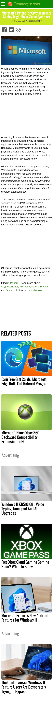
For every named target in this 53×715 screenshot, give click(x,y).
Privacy (44, 286)
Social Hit (11, 290)
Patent (35, 286)
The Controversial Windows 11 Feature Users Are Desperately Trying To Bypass (23, 687)
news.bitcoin (35, 290)
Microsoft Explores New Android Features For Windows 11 (24, 618)
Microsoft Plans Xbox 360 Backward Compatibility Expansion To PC (20, 437)
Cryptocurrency (9, 286)
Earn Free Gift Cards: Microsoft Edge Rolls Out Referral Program (24, 381)
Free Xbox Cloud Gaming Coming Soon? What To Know (25, 564)
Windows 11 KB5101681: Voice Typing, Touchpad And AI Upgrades (22, 508)
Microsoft (25, 286)
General (14, 283)
